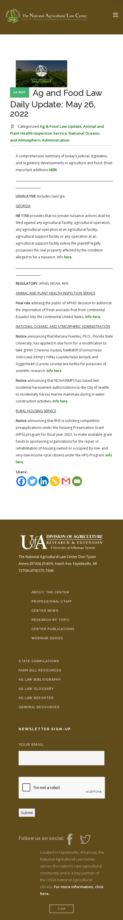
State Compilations (39, 661)
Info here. (93, 316)
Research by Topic (50, 620)
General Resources (39, 707)
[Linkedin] (44, 481)
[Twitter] (32, 481)
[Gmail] (66, 481)
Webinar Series (47, 638)
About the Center (50, 592)
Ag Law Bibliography (40, 679)
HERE (53, 169)
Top (61, 909)
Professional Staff (51, 601)
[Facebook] (21, 481)
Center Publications (53, 629)
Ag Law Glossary (36, 689)
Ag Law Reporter (36, 698)
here (68, 257)
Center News (45, 611)
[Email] (77, 481)
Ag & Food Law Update (61, 126)
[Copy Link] (55, 481)
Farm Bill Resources (40, 670)
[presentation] (62, 788)
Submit (27, 812)
